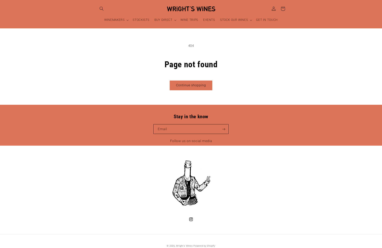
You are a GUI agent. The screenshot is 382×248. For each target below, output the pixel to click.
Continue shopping (191, 85)
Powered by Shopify (204, 246)
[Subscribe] (223, 129)
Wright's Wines (184, 246)
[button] (101, 8)
